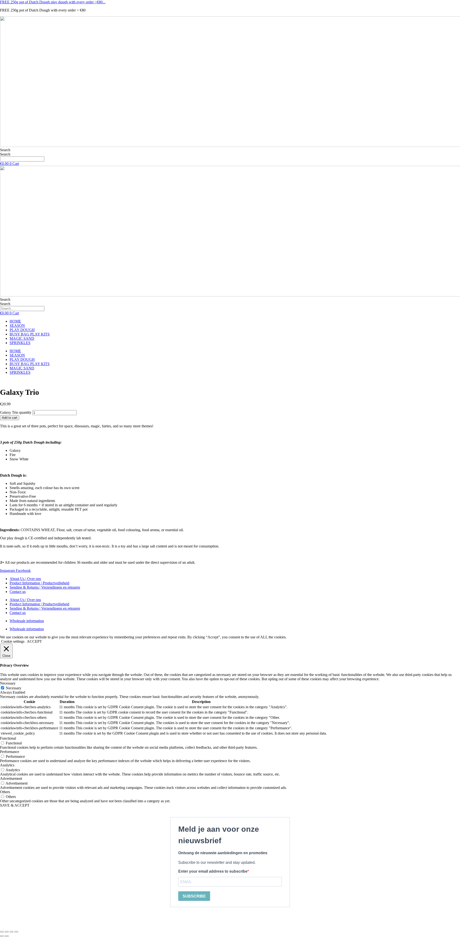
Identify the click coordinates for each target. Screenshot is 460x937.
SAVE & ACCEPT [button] (14, 805)
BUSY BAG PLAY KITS (30, 334)
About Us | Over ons (25, 579)
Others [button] (5, 792)
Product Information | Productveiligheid (39, 583)
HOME (15, 321)
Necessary (13, 688)
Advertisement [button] (11, 778)
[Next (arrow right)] (7, 936)
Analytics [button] (7, 765)
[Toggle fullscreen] (7, 931)
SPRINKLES (20, 343)
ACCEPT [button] (34, 641)
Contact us (18, 592)
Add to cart (9, 417)
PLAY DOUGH (22, 330)
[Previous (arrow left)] (2, 936)
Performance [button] (9, 752)
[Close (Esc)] (16, 931)
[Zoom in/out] (2, 931)
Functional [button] (8, 738)
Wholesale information (27, 621)
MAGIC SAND (22, 338)
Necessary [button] (8, 683)
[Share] (11, 931)
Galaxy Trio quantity (15, 412)
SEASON (17, 325)
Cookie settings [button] (12, 641)
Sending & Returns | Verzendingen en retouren (45, 587)
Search (5, 150)
